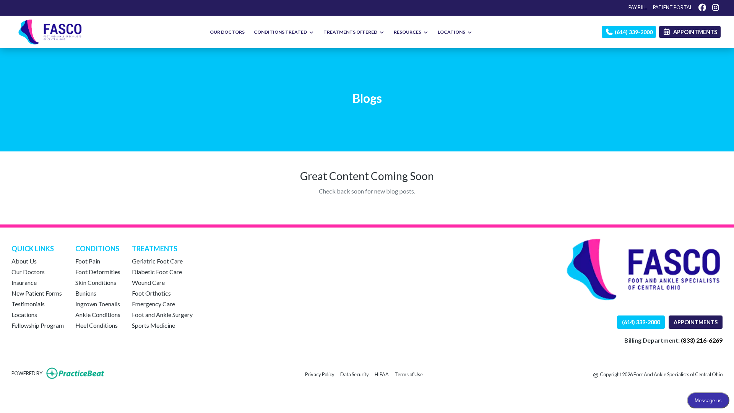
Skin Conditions (95, 282)
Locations (24, 314)
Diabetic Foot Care (157, 271)
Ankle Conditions (97, 314)
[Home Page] (50, 31)
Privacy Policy (320, 374)
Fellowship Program (37, 325)
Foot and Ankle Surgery (162, 314)
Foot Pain (87, 261)
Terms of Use (409, 374)
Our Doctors (28, 271)
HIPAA (382, 374)
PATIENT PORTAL (672, 7)
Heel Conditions (96, 325)
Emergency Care (153, 303)
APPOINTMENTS (696, 322)
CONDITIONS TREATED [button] (281, 32)
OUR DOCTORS (227, 32)
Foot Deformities (97, 271)
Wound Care (148, 282)
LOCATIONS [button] (452, 32)
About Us (24, 261)
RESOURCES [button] (408, 32)
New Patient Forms (36, 293)
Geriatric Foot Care (157, 261)
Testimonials (28, 303)
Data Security (354, 374)
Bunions (85, 293)
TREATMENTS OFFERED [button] (351, 32)
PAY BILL (637, 7)
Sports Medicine (153, 325)
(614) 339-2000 (633, 32)
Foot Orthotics (151, 293)
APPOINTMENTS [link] (694, 32)
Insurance (24, 282)
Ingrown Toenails (97, 303)
